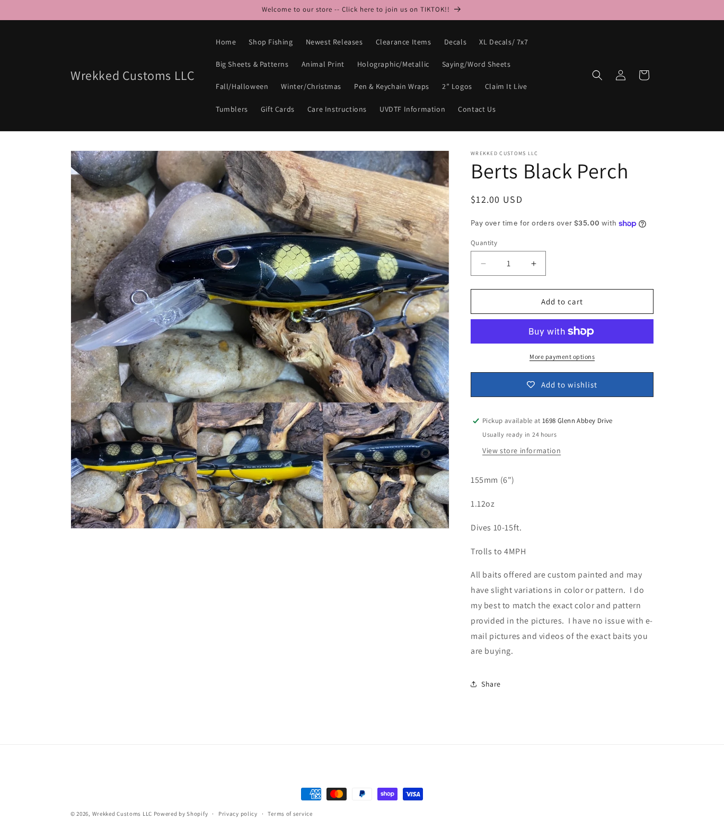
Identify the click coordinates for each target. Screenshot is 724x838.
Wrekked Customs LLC (122, 813)
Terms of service (290, 813)
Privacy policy (238, 813)
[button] (597, 75)
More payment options (562, 357)
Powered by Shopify (181, 813)
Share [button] (491, 684)
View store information (521, 450)
